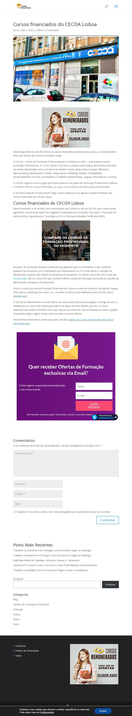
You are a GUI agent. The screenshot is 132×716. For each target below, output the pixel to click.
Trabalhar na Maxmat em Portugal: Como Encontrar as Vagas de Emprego (52, 555)
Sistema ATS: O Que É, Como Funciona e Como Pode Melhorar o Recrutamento (55, 565)
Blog (15, 599)
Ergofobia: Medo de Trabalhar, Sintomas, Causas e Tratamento (46, 560)
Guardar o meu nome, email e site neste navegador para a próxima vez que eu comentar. (64, 511)
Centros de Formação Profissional (31, 604)
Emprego (18, 609)
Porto (16, 624)
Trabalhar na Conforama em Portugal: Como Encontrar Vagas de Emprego (52, 550)
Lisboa (39, 30)
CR (17, 30)
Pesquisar (18, 578)
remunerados (20, 278)
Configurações (47, 712)
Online (16, 619)
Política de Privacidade (27, 650)
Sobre (18, 655)
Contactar (20, 645)
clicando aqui (20, 295)
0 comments (52, 30)
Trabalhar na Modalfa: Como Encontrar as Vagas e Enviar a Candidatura (50, 570)
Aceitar (103, 710)
